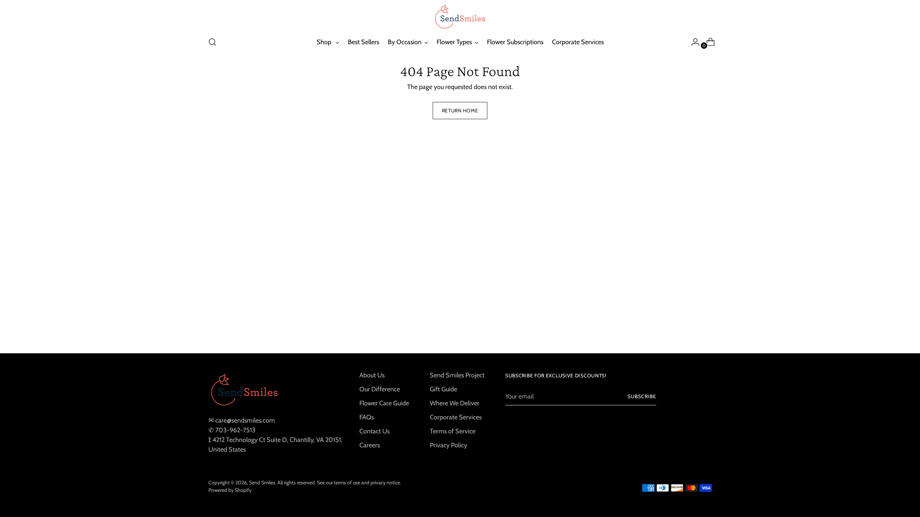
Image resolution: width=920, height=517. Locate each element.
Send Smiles (262, 482)
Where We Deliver (454, 403)
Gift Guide (443, 389)
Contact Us (374, 431)
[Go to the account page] (692, 42)
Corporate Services (456, 417)
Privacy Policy (448, 445)
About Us (372, 375)
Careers (369, 445)
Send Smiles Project (457, 375)
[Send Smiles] (460, 17)
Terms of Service (452, 431)
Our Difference (379, 389)
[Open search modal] (212, 42)
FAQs (366, 417)
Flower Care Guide (384, 403)
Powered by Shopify (230, 490)
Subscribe (641, 396)
